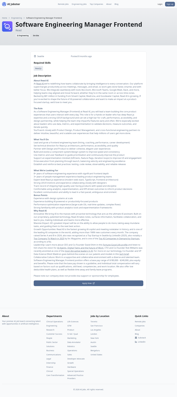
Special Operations (75, 371)
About (108, 4)
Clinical (49, 371)
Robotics (71, 346)
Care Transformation (55, 375)
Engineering (16, 18)
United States (96, 354)
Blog (116, 4)
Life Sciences (73, 321)
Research (50, 330)
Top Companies (96, 4)
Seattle (94, 346)
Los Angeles (96, 330)
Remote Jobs (63, 4)
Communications (53, 354)
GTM (69, 325)
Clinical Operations (54, 321)
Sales (69, 354)
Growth (70, 363)
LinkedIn (142, 342)
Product (70, 330)
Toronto (94, 321)
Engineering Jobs (79, 4)
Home (4, 18)
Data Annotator (74, 342)
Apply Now (87, 283)
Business (50, 350)
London (94, 334)
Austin (93, 342)
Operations (72, 350)
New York (95, 338)
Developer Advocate (76, 358)
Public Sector (52, 342)
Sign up (170, 4)
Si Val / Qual (72, 334)
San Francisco (96, 325)
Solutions (50, 346)
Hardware (71, 367)
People (49, 338)
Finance (49, 367)
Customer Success (54, 334)
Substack (142, 337)
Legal (48, 358)
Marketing (71, 338)
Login (160, 4)
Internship (51, 363)
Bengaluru (95, 350)
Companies (140, 325)
